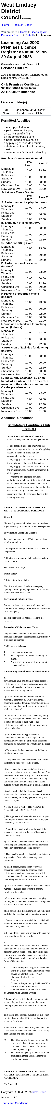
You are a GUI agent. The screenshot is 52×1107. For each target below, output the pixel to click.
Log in (28, 24)
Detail (29, 35)
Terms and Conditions (14, 1103)
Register (17, 24)
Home (6, 24)
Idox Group (39, 1092)
